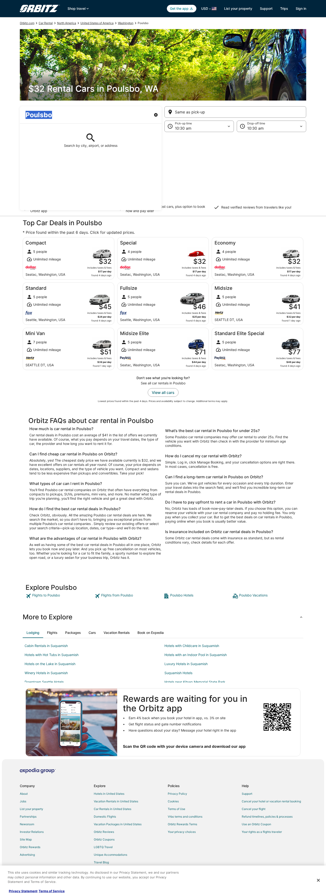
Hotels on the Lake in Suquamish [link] (50, 664)
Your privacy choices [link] (182, 832)
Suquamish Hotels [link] (178, 673)
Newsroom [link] (27, 824)
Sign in (301, 8)
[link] (60, 596)
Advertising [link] (27, 854)
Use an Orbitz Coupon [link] (256, 824)
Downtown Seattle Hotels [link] (44, 682)
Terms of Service (52, 891)
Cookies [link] (173, 801)
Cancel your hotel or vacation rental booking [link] (271, 801)
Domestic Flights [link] (105, 816)
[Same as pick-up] (235, 112)
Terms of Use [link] (176, 809)
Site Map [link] (26, 839)
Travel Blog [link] (101, 862)
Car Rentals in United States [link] (112, 809)
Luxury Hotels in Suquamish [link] (186, 664)
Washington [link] (125, 23)
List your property (238, 8)
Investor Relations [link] (32, 832)
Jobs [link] (23, 801)
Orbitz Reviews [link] (104, 832)
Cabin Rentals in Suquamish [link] (46, 646)
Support (266, 8)
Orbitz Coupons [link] (104, 839)
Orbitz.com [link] (27, 23)
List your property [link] (31, 809)
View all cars (163, 392)
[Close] (318, 880)
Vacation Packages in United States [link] (118, 824)
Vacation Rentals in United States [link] (116, 801)
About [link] (24, 793)
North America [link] (66, 23)
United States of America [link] (97, 23)
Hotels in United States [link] (109, 793)
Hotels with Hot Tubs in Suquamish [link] (52, 655)
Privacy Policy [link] (177, 793)
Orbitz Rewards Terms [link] (182, 824)
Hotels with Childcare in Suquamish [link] (191, 646)
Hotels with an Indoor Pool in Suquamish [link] (195, 655)
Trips (284, 8)
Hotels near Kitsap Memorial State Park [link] (194, 682)
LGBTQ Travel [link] (103, 847)
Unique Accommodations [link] (110, 854)
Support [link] (247, 793)
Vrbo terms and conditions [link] (185, 816)
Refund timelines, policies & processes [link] (267, 816)
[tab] (33, 632)
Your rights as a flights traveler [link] (262, 832)
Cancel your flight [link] (253, 809)
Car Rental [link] (46, 23)
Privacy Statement (23, 891)
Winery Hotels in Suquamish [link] (46, 673)
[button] (163, 171)
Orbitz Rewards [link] (30, 847)
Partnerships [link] (28, 816)
